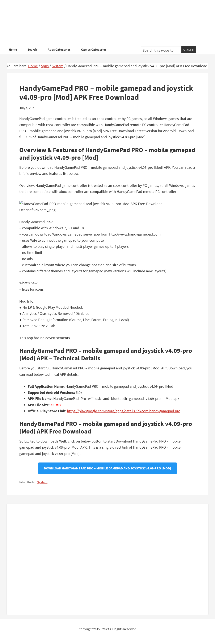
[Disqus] (107, 558)
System (42, 482)
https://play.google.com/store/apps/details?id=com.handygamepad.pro (123, 410)
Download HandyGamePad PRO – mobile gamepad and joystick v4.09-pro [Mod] (107, 468)
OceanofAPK (107, 23)
